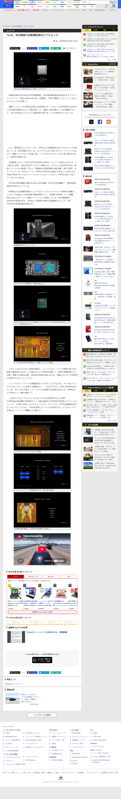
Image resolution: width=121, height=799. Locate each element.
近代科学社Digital (57, 760)
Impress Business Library (34, 740)
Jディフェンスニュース (79, 736)
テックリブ (73, 761)
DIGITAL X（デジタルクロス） (35, 747)
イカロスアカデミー (78, 747)
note (57, 48)
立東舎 (54, 743)
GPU (83, 10)
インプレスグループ (92, 772)
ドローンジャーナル (12, 747)
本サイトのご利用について (11, 772)
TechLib (74, 763)
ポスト (17, 48)
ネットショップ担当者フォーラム (36, 736)
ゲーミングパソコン (58, 10)
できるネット (10, 761)
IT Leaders (9, 743)
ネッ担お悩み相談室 (12, 751)
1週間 (104, 30)
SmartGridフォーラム (32, 733)
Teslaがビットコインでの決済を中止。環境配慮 (46, 632)
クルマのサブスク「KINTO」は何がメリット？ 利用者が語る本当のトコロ (105, 71)
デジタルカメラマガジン (13, 757)
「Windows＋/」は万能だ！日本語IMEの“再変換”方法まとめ (104, 262)
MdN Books (76, 753)
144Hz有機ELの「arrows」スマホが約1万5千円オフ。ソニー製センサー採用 (105, 159)
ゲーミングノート (73, 10)
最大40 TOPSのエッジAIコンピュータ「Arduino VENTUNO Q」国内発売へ (105, 341)
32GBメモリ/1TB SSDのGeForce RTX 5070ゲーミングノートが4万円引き (105, 151)
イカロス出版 (74, 730)
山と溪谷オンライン (58, 750)
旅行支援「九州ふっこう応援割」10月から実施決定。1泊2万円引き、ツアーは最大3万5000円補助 (102, 407)
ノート (15, 576)
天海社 (95, 733)
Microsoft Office (100, 10)
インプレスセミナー (32, 743)
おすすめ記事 (93, 425)
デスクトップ (33, 576)
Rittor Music (53, 730)
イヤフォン (15, 622)
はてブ (46, 48)
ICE (92, 730)
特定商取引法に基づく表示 (109, 772)
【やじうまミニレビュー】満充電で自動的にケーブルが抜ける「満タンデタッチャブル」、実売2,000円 (101, 57)
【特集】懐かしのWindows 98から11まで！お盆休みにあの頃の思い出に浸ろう (105, 465)
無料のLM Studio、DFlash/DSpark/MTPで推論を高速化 (104, 285)
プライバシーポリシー (68, 772)
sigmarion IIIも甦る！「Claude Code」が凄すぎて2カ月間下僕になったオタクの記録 (101, 368)
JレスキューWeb (77, 743)
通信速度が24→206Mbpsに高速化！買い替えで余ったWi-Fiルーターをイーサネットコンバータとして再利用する (102, 356)
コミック (68, 622)
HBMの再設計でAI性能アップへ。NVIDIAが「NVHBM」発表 (105, 296)
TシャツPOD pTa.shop (100, 753)
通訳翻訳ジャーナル (78, 740)
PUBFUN (94, 743)
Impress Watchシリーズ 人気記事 (101, 387)
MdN (71, 751)
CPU (90, 10)
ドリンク (51, 622)
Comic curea (97, 736)
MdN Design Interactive (79, 757)
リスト (23, 48)
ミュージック (33, 622)
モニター (45, 10)
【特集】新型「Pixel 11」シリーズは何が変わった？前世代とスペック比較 (105, 449)
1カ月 (113, 30)
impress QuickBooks (99, 740)
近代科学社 (52, 757)
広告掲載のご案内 (39, 772)
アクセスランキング (95, 27)
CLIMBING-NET (57, 753)
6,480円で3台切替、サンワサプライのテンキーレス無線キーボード (105, 308)
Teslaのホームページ (14, 684)
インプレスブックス (32, 756)
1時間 (87, 30)
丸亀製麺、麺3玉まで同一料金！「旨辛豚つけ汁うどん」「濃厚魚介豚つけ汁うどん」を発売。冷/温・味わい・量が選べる (101, 401)
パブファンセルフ (98, 746)
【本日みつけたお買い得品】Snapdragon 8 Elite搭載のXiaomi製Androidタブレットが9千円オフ (102, 51)
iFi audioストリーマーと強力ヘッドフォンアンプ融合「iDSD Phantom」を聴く (105, 104)
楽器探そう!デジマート (59, 736)
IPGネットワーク (96, 750)
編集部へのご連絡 (53, 772)
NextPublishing (30, 760)
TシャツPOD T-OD (58, 740)
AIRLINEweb (76, 733)
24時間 (95, 30)
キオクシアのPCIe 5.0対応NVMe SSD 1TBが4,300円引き (104, 143)
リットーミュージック (59, 733)
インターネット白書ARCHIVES (16, 764)
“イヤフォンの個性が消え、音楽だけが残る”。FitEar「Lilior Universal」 (104, 96)
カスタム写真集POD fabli (101, 756)
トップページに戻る (42, 715)
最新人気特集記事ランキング (99, 350)
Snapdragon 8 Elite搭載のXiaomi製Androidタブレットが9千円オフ (104, 240)
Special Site (92, 64)
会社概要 (80, 772)
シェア (34, 48)
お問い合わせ (26, 772)
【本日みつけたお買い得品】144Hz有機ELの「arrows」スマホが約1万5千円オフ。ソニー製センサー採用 (102, 36)
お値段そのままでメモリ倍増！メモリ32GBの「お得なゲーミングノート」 (104, 87)
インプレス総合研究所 (13, 740)
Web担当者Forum (11, 736)
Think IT (8, 733)
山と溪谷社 (52, 747)
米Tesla (23, 95)
